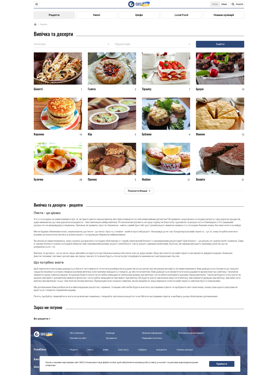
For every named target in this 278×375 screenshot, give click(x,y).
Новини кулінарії (224, 15)
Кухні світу (123, 349)
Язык (224, 4)
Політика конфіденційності (191, 333)
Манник (200, 134)
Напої (96, 15)
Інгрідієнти (161, 349)
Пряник (92, 179)
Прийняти (221, 364)
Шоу (36, 366)
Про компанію (77, 333)
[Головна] (35, 24)
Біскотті (38, 89)
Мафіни (146, 179)
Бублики (147, 134)
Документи (111, 338)
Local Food (181, 15)
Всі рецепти (41, 318)
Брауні (200, 89)
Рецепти (54, 15)
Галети (92, 89)
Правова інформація (152, 333)
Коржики (39, 134)
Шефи (139, 15)
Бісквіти (200, 179)
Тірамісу (146, 89)
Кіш (90, 134)
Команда (110, 333)
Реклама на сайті (78, 338)
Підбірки (142, 349)
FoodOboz (40, 349)
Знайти (220, 44)
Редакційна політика (152, 338)
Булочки (38, 179)
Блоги (37, 359)
